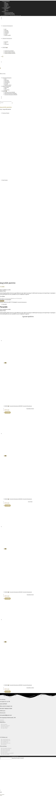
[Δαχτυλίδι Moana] (24, 246)
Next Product (5, 180)
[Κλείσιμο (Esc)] (0, 794)
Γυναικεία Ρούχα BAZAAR (8, 12)
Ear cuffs (6, 83)
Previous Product (5, 113)
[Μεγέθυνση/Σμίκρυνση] (3, 794)
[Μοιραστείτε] (1, 794)
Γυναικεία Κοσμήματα (6, 1)
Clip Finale (30, 501)
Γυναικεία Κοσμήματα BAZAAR (9, 14)
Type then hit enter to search (18, 758)
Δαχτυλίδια (6, 4)
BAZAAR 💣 (4, 11)
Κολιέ (5, 2)
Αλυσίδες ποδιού (7, 6)
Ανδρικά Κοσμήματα (5, 7)
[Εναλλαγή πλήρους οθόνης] (2, 794)
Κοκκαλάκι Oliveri (30, 408)
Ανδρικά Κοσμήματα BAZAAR (9, 13)
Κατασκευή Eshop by (9, 756)
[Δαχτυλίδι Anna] (24, 179)
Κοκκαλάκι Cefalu (30, 687)
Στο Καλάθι (7, 412)
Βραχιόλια (6, 3)
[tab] (29, 304)
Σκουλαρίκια (6, 5)
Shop (1, 109)
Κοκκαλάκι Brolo (30, 594)
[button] (11, 298)
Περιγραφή (4, 304)
